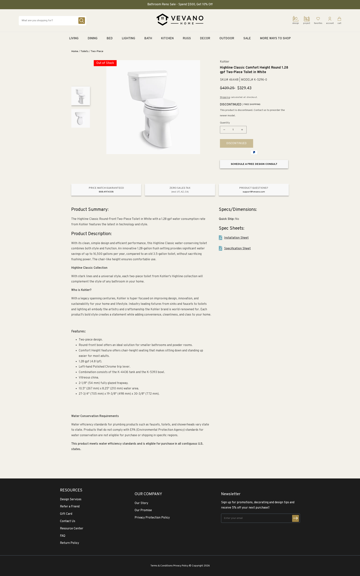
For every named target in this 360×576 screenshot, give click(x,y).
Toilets (84, 51)
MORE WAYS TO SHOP (275, 38)
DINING (93, 38)
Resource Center (71, 529)
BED (110, 38)
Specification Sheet (237, 249)
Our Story (141, 503)
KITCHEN (167, 38)
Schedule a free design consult (254, 164)
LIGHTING (128, 38)
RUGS (187, 38)
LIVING (74, 38)
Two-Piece (97, 51)
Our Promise (143, 510)
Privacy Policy (180, 565)
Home (74, 51)
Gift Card (66, 514)
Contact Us (67, 521)
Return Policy (69, 543)
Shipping (225, 97)
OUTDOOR (226, 38)
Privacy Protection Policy (152, 518)
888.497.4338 (106, 191)
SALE (247, 38)
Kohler (224, 62)
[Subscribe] (295, 518)
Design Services (70, 499)
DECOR (205, 38)
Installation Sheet (236, 238)
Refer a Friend (70, 507)
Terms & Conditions (161, 565)
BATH (148, 38)
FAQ (62, 536)
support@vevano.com (254, 191)
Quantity (225, 122)
